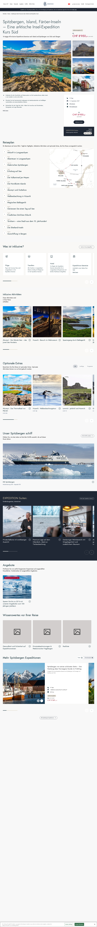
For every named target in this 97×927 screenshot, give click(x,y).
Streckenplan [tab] (88, 657)
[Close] (94, 924)
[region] (48, 269)
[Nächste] (91, 282)
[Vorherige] (87, 282)
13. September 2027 (74, 101)
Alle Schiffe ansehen (86, 436)
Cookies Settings (68, 924)
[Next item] (41, 700)
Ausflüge (82, 366)
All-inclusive (72, 104)
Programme (90, 366)
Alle (75, 366)
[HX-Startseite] (48, 4)
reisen (9, 13)
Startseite (4, 13)
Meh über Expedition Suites (86, 498)
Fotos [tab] (79, 657)
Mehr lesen (87, 133)
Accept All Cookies (79, 924)
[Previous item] (38, 700)
